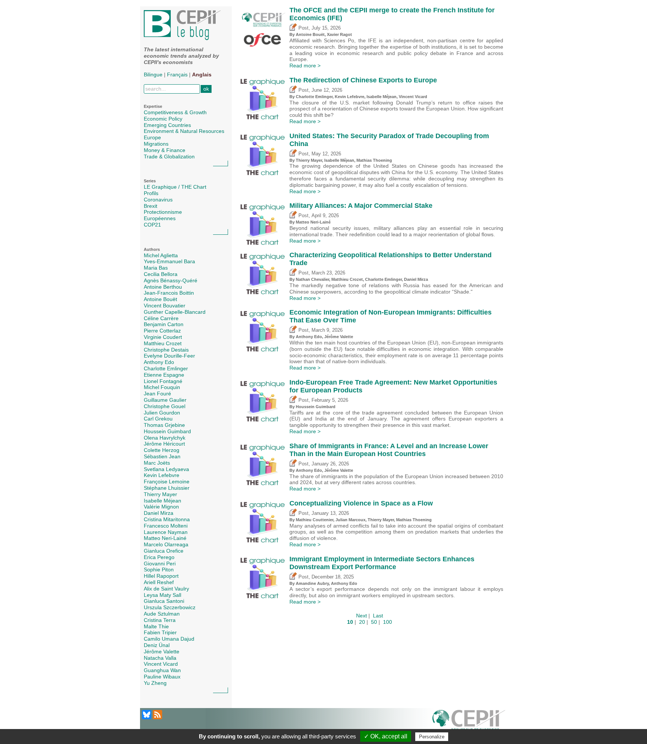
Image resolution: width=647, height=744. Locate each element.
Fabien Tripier (160, 632)
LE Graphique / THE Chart (175, 187)
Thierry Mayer (160, 494)
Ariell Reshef (159, 582)
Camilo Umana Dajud (169, 639)
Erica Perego (159, 557)
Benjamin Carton (163, 324)
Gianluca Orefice (163, 551)
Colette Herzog (161, 450)
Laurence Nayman (166, 532)
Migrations (156, 144)
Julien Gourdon (162, 413)
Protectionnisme (163, 212)
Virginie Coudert (163, 337)
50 (374, 622)
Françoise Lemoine (166, 482)
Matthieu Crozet (163, 343)
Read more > (305, 66)
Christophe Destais (166, 350)
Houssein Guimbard (167, 431)
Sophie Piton (159, 570)
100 (387, 622)
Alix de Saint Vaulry (166, 589)
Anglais (202, 75)
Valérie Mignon (161, 507)
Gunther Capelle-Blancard (175, 312)
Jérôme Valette (161, 652)
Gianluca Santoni (164, 601)
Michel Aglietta (161, 255)
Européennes (160, 218)
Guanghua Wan (162, 670)
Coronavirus (158, 200)
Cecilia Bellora (160, 274)
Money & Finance (164, 150)
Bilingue (153, 75)
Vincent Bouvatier (164, 306)
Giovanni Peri (160, 564)
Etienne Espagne (164, 375)
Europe (152, 137)
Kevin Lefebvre (161, 475)
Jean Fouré (157, 394)
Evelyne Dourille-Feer (169, 356)
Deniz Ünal (157, 645)
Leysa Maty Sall (162, 595)
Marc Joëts (157, 463)
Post (303, 28)
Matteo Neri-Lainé (165, 538)
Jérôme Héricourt (164, 444)
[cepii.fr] (468, 722)
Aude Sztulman (162, 614)
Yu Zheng (155, 683)
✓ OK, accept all (385, 736)
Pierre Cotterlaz (162, 331)
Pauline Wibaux (162, 677)
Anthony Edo (159, 362)
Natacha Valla (160, 658)
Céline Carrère (161, 318)
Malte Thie (156, 626)
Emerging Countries (167, 125)
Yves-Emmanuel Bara (169, 261)
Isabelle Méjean (162, 501)
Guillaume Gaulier (165, 400)
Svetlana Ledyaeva (166, 469)
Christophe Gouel (164, 406)
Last (378, 616)
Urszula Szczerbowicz (169, 607)
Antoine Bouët (160, 299)
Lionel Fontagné (163, 381)
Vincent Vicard (161, 664)
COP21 (152, 225)
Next (361, 616)
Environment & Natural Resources (184, 131)
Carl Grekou (158, 419)
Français (177, 75)
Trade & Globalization (169, 157)
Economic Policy (163, 119)
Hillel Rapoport (161, 576)
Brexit (150, 206)
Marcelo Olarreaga (166, 544)
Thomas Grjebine (164, 425)
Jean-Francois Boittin (169, 293)
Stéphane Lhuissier (166, 488)
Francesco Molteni (166, 526)
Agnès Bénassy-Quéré (170, 280)
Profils (151, 193)
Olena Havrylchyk (164, 438)
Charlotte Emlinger (166, 368)
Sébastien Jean (162, 456)
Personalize (431, 737)
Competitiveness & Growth (175, 112)
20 (362, 622)
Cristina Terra (160, 620)
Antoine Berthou (163, 287)
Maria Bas (156, 268)
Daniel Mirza (158, 513)
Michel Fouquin (162, 387)
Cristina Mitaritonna (167, 519)
